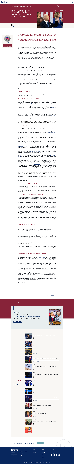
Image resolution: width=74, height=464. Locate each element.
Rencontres (34, 452)
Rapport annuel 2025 (35, 454)
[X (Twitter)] (58, 455)
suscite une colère (46, 216)
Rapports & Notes (35, 450)
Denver (45, 265)
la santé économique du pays (43, 235)
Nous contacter (14, 455)
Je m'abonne (41, 442)
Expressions (15, 6)
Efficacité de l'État (22, 453)
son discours (42, 205)
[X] (61, 10)
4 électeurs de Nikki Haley (29, 103)
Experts (43, 454)
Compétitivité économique (23, 451)
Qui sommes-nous (44, 450)
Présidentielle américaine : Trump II (20, 10)
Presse (43, 457)
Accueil (12, 6)
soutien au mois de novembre (51, 132)
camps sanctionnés (48, 269)
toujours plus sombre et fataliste (30, 136)
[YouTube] (51, 455)
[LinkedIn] (62, 10)
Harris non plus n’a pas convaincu (35, 151)
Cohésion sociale (22, 449)
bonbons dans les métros (44, 270)
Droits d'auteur (36, 462)
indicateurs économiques (27, 228)
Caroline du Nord (21, 108)
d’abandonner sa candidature (22, 82)
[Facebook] (60, 10)
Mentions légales (32, 462)
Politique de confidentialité (27, 462)
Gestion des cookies (42, 462)
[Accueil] (4, 2)
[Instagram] (53, 455)
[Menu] (72, 2)
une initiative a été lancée (51, 157)
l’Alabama (52, 107)
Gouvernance (43, 452)
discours (51, 56)
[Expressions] (60, 6)
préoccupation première (41, 257)
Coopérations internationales (24, 455)
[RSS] (54, 455)
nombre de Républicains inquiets (23, 259)
